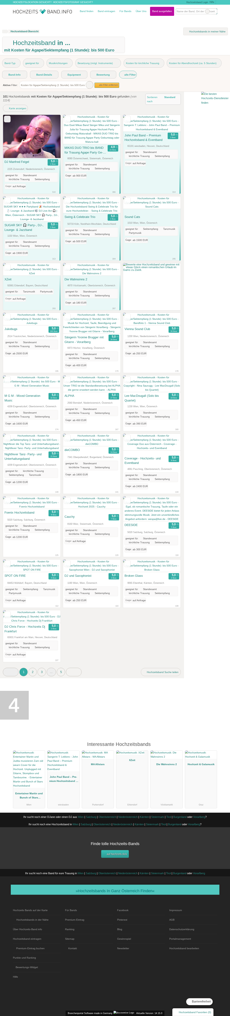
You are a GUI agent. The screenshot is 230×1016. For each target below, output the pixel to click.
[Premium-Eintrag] (212, 746)
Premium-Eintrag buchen (30, 948)
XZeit (8, 279)
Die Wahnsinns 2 (76, 279)
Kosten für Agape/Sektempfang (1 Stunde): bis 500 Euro (53, 85)
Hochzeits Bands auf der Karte (30, 910)
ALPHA (69, 396)
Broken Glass (134, 575)
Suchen (214, 11)
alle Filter (130, 74)
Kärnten (144, 816)
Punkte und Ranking (24, 957)
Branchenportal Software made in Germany (89, 1013)
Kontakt (72, 948)
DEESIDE (131, 525)
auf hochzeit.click (116, 853)
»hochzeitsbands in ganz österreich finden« (115, 891)
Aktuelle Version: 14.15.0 (149, 1013)
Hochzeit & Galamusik (201, 764)
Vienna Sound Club (137, 329)
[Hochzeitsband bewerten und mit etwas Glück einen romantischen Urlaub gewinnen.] (152, 269)
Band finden (86, 11)
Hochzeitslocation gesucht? (32, 2)
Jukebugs (10, 329)
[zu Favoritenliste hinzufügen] (7, 119)
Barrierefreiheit (201, 1001)
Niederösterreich (128, 816)
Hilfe (212, 2)
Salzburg (91, 816)
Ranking (69, 929)
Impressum (175, 910)
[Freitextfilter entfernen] (207, 11)
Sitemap (69, 938)
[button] (11, 672)
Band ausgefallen (162, 11)
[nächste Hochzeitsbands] (74, 672)
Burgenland (180, 816)
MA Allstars (98, 764)
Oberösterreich (107, 816)
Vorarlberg (199, 816)
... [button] (51, 672)
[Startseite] (4, 31)
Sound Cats (132, 217)
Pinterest (122, 919)
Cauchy (70, 516)
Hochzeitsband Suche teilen (162, 672)
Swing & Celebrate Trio (80, 217)
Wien (81, 816)
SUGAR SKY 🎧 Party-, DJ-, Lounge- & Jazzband (23, 227)
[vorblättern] (52, 136)
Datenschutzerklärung (181, 929)
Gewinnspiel (124, 938)
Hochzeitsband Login (197, 2)
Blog (119, 929)
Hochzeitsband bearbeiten (184, 948)
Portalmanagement (180, 938)
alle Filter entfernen (108, 85)
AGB (171, 919)
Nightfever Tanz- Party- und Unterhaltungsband (23, 456)
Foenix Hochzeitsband (19, 512)
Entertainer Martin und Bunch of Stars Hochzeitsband (29, 796)
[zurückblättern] (12, 136)
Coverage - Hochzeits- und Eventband (143, 461)
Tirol (168, 816)
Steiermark (157, 816)
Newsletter (123, 948)
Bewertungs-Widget (27, 967)
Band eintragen (106, 11)
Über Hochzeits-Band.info (27, 929)
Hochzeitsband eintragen (27, 938)
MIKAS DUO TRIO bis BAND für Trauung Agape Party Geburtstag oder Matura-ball (84, 150)
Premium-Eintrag (74, 919)
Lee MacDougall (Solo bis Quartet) (142, 398)
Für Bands (125, 11)
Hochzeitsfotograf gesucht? (73, 2)
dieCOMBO (72, 450)
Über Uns (141, 11)
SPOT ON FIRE (15, 575)
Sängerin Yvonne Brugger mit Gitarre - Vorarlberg (84, 339)
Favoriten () (195, 1012)
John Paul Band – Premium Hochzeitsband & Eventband (143, 138)
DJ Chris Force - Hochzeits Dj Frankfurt (24, 629)
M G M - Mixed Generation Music (22, 398)
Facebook (122, 910)
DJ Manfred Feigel (16, 162)
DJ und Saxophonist (78, 575)
